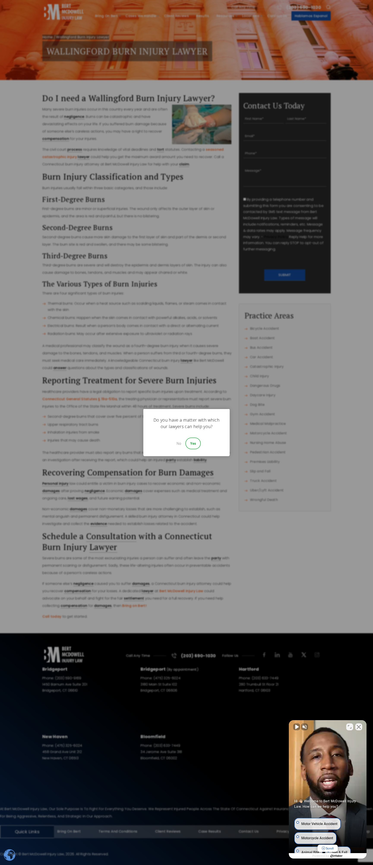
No (179, 443)
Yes (193, 443)
